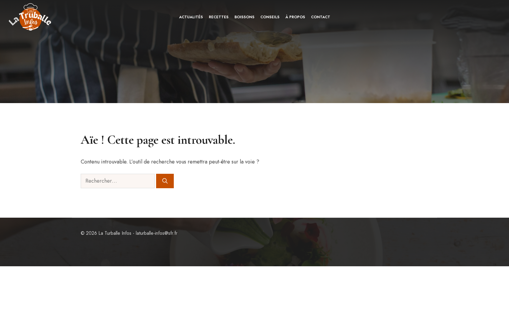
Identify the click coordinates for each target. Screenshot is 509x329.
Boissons (244, 17)
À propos (295, 17)
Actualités (191, 17)
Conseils (270, 17)
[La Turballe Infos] (30, 17)
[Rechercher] (165, 181)
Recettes (219, 17)
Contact (320, 17)
